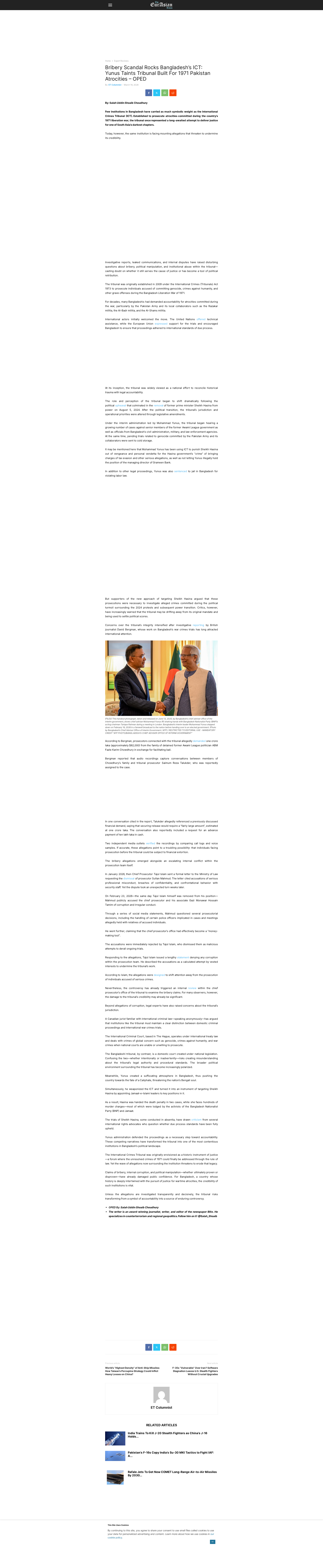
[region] (161, 36)
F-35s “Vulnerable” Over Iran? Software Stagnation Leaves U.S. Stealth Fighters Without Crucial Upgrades (195, 1371)
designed (159, 975)
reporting (198, 625)
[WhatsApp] (164, 92)
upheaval (120, 405)
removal (158, 405)
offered (201, 319)
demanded (199, 741)
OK (212, 1542)
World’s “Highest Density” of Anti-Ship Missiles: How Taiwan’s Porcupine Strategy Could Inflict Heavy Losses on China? (132, 1371)
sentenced (180, 471)
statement (183, 957)
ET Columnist (115, 84)
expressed (161, 323)
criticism (196, 1119)
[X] (156, 92)
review (192, 988)
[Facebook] (148, 92)
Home (108, 61)
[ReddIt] (172, 92)
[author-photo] (161, 1402)
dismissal (128, 878)
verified (150, 843)
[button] (110, 5)
